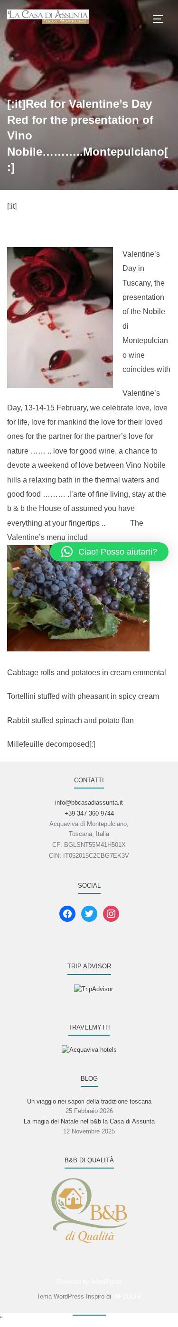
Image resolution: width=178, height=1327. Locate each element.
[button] (109, 551)
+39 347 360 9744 (89, 813)
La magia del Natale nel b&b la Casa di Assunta (89, 1121)
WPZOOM (127, 1296)
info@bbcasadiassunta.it (89, 802)
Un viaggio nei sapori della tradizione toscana (89, 1101)
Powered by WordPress (89, 1281)
